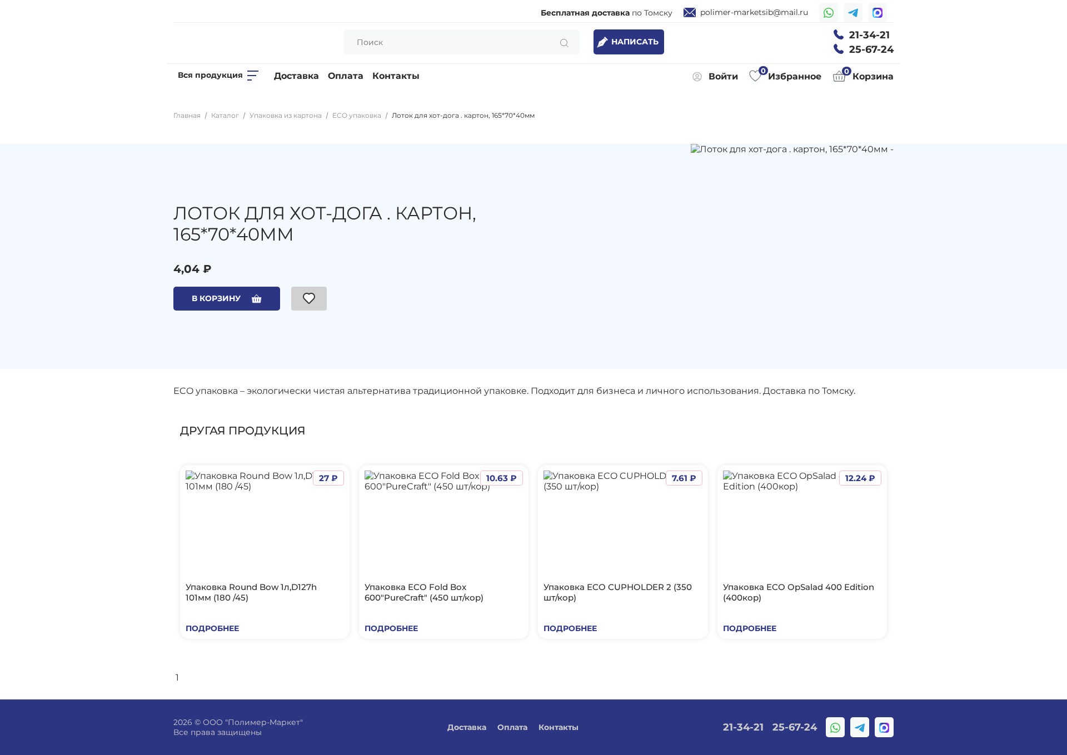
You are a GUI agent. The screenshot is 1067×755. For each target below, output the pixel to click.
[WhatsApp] (828, 12)
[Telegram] (853, 12)
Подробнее (212, 628)
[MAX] (877, 12)
